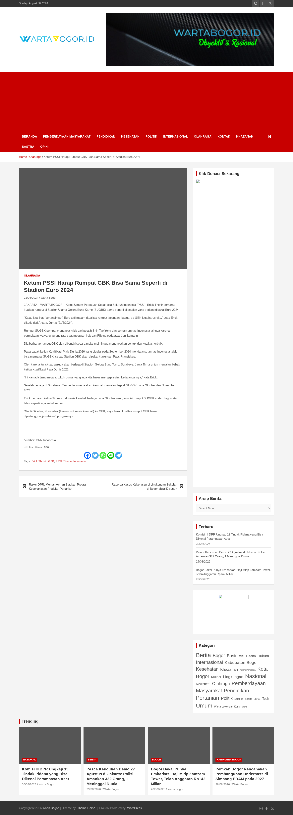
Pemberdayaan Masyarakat (66, 136)
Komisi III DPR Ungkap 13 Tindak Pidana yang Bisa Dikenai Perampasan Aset (45, 774)
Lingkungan (233, 677)
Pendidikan (105, 136)
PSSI (59, 461)
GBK (51, 461)
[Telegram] (118, 455)
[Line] (110, 455)
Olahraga (202, 136)
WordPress (134, 808)
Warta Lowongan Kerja (227, 706)
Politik (151, 136)
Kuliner (216, 677)
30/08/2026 (29, 784)
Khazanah (244, 136)
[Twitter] (95, 455)
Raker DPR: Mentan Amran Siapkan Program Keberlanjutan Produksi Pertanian (58, 486)
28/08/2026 (158, 789)
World (244, 707)
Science (238, 699)
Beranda (29, 136)
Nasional (255, 676)
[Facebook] (87, 455)
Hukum (263, 656)
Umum (204, 705)
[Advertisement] (146, 101)
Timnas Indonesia (74, 461)
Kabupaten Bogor (241, 662)
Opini (44, 146)
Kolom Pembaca (248, 670)
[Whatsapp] (102, 455)
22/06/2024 (31, 297)
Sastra (28, 146)
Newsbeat (203, 684)
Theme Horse (86, 808)
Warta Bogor (48, 297)
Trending (30, 721)
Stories (257, 699)
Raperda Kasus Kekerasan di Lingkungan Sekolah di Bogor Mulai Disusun (144, 486)
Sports (248, 699)
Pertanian (207, 698)
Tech (265, 698)
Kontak (223, 136)
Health (251, 656)
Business (235, 655)
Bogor (219, 655)
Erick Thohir (39, 461)
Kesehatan (130, 136)
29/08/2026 (94, 789)
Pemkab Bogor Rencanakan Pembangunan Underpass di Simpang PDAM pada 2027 (241, 774)
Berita (203, 655)
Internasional (175, 136)
